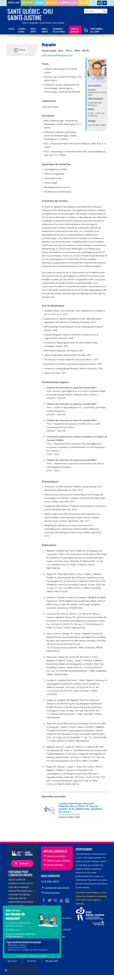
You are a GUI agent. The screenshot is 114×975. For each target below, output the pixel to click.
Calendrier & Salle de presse (59, 30)
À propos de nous (21, 30)
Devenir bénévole (55, 864)
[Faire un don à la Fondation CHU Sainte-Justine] (20, 856)
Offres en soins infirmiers (58, 860)
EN (105, 2)
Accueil (11, 29)
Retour (22, 49)
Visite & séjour (33, 30)
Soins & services (44, 30)
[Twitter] (50, 900)
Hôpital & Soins (14, 2)
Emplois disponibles (56, 856)
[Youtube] (61, 900)
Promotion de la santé (68, 2)
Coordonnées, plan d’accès (57, 887)
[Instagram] (67, 900)
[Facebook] (44, 900)
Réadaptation (51, 2)
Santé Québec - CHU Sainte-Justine (30, 14)
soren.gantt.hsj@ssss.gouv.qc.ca (57, 55)
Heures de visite (52, 892)
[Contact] (99, 3)
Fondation (84, 2)
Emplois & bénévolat (75, 30)
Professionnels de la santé (96, 30)
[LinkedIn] (55, 900)
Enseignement (27, 2)
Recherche (40, 2)
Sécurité (67, 929)
